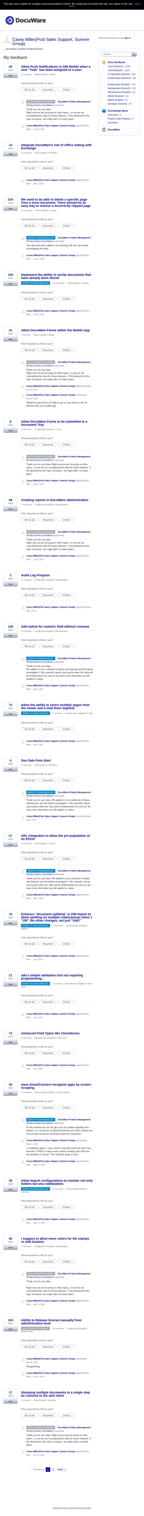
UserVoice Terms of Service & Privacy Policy (72, 1508)
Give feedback (116, 62)
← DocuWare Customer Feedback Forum (23, 49)
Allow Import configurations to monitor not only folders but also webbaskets (57, 1182)
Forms (58, 429)
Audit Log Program (35, 575)
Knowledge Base (118, 110)
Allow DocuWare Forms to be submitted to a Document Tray (54, 423)
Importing (25, 1192)
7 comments (26, 505)
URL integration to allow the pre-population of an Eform (55, 837)
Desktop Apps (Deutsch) (119, 78)
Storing (53, 210)
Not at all (31, 89)
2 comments (26, 74)
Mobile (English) (41, 74)
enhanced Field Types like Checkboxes (50, 1033)
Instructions (113, 115)
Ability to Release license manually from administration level (51, 1321)
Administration (62, 505)
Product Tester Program (119, 119)
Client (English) (40, 153)
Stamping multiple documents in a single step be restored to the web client (55, 1394)
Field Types (62, 1038)
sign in (127, 38)
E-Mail (90, 713)
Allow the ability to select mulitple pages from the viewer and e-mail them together (55, 706)
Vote (11, 76)
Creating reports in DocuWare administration (54, 500)
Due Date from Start (36, 760)
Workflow (53, 153)
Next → (62, 1469)
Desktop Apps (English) (75, 713)
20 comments (58, 283)
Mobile (52, 74)
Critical (69, 89)
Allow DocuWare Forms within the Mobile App (55, 330)
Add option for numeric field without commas (55, 626)
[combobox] (117, 54)
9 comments (26, 631)
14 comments (27, 210)
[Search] (134, 54)
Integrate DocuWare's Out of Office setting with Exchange (56, 146)
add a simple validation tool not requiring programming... (52, 977)
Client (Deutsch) (116, 66)
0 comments (26, 153)
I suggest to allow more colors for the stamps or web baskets (55, 1240)
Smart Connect (63, 1092)
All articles (113, 122)
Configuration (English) (44, 429)
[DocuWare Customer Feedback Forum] (25, 20)
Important (49, 89)
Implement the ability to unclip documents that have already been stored (56, 276)
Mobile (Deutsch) (116, 96)
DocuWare (114, 129)
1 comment (26, 335)
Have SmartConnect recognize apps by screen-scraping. (56, 1086)
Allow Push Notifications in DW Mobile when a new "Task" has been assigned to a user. (55, 68)
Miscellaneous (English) (75, 984)
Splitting (24, 929)
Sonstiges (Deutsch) (118, 104)
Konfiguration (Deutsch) (119, 88)
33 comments (58, 1328)
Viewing (85, 283)
